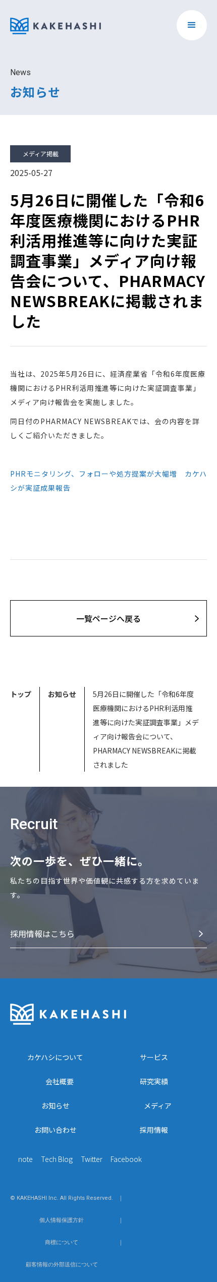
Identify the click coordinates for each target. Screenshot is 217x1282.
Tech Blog (57, 1159)
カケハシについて (55, 1057)
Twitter (91, 1159)
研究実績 (154, 1081)
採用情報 (154, 1130)
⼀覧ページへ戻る (108, 618)
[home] (55, 22)
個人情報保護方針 (61, 1220)
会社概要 (59, 1081)
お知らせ (62, 694)
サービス (154, 1057)
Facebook (126, 1159)
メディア (158, 1105)
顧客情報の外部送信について (62, 1264)
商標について (61, 1242)
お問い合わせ (55, 1130)
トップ (20, 694)
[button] (192, 25)
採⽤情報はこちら (42, 933)
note (25, 1159)
